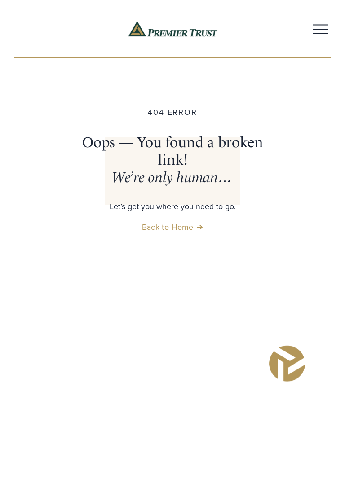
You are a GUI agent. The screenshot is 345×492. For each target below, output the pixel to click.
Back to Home (167, 227)
